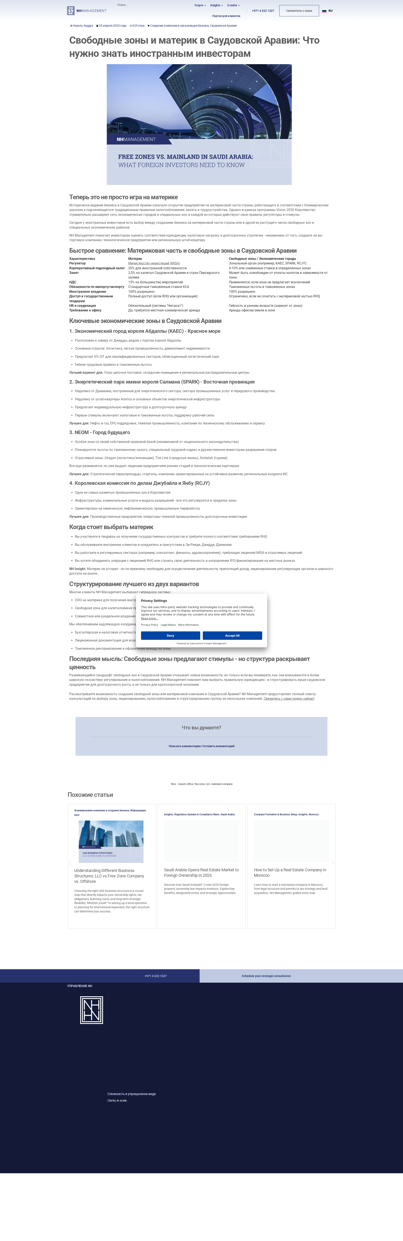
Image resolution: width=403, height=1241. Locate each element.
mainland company (222, 784)
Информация (138, 810)
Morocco (314, 814)
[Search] (156, 5)
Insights (168, 814)
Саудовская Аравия (223, 25)
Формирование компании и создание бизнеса (101, 810)
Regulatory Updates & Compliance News (196, 814)
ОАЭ (76, 815)
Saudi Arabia (228, 814)
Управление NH (79, 986)
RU (330, 11)
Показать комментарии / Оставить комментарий (201, 746)
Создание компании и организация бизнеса (179, 25)
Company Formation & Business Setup (275, 814)
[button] (327, 11)
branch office (185, 784)
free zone (199, 784)
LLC (208, 784)
